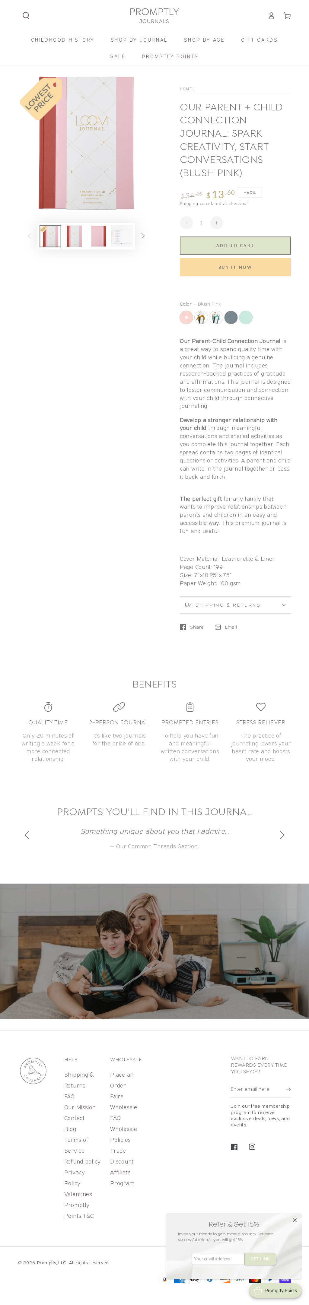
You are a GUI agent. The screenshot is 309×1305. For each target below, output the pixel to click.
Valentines (78, 1193)
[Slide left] (29, 236)
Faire (117, 1096)
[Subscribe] (288, 1089)
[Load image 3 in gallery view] (98, 236)
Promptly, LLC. (52, 1262)
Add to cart (235, 245)
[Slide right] (143, 236)
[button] (26, 16)
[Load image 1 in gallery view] (50, 236)
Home (186, 89)
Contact (74, 1117)
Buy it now (235, 267)
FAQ (69, 1096)
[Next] (281, 835)
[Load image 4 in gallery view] (122, 236)
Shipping (189, 203)
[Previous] (27, 835)
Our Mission (80, 1106)
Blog (70, 1128)
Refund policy (82, 1161)
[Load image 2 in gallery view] (74, 236)
